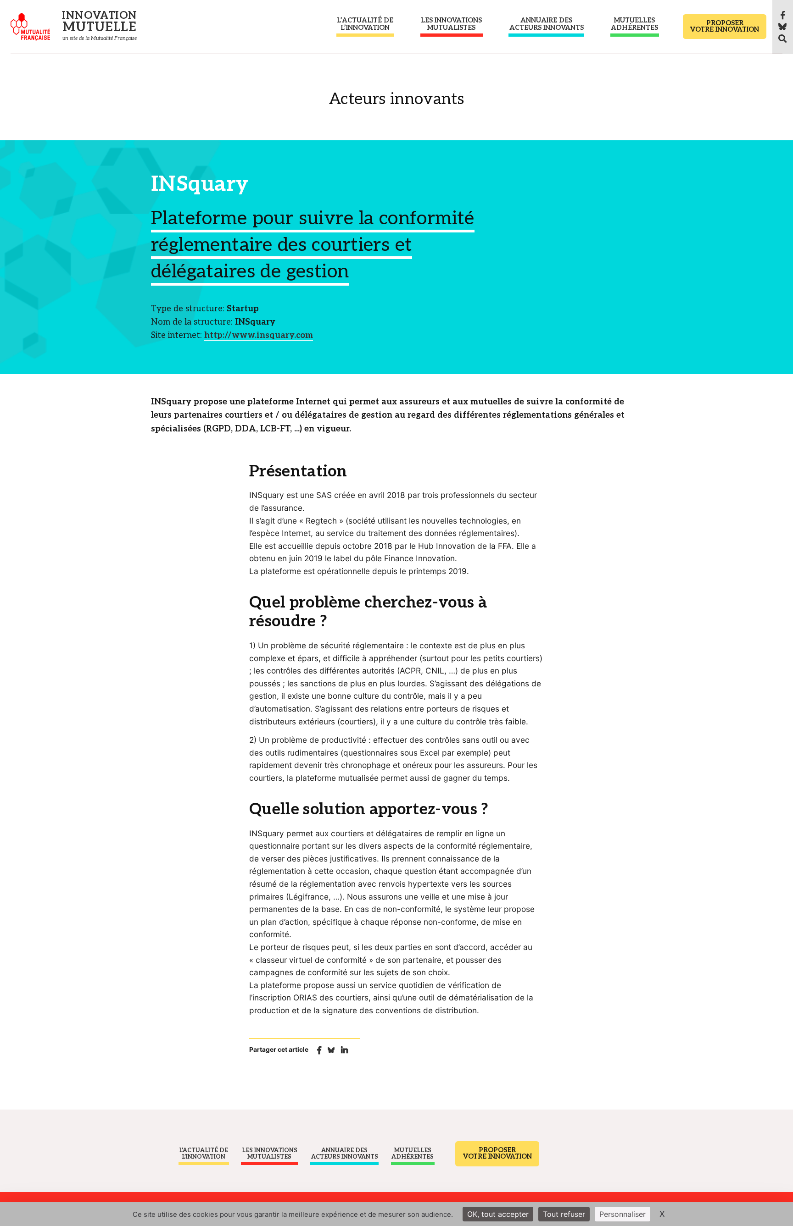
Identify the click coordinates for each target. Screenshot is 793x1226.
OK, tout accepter (498, 1214)
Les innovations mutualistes (451, 24)
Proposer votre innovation (724, 26)
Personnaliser (622, 1214)
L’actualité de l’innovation (365, 24)
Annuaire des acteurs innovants (546, 24)
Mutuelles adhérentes (634, 24)
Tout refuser (564, 1214)
